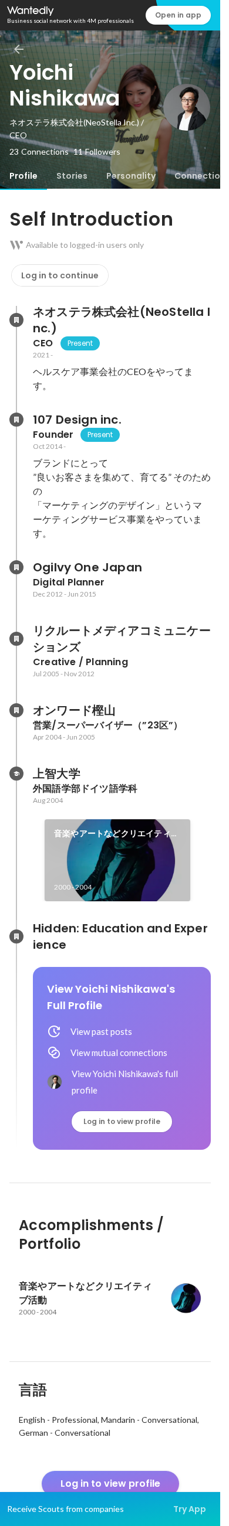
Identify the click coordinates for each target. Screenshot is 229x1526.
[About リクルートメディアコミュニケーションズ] (16, 639)
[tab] (23, 176)
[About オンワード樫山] (16, 710)
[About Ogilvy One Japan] (16, 567)
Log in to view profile (121, 1121)
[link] (117, 860)
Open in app (178, 15)
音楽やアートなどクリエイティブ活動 (116, 833)
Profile (23, 176)
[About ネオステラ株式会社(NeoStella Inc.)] (16, 320)
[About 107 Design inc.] (16, 420)
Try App (189, 1509)
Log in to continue (60, 275)
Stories (71, 176)
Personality (131, 176)
